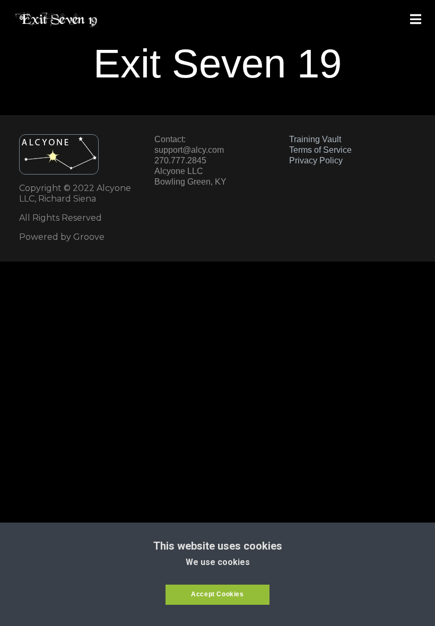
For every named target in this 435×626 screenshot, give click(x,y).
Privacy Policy (316, 160)
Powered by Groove (62, 237)
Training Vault (315, 139)
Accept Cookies (217, 594)
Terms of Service (320, 149)
